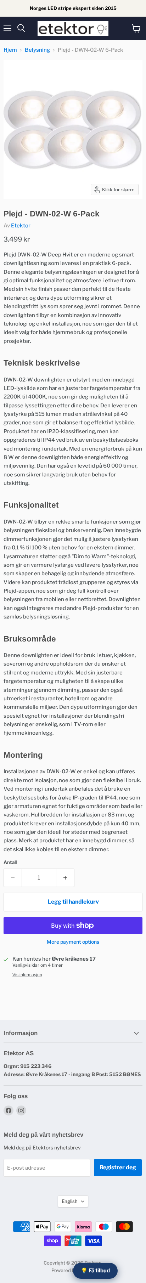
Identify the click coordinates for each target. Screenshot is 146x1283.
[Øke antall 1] (65, 878)
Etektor (20, 225)
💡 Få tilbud (95, 1270)
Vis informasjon (27, 974)
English (70, 1201)
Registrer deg (118, 1167)
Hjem (10, 50)
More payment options (73, 942)
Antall (10, 862)
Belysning (37, 50)
